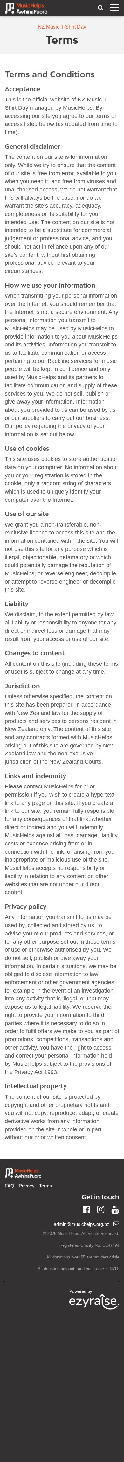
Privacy (27, 1185)
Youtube (115, 1209)
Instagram (100, 1209)
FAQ (9, 1185)
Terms (45, 1185)
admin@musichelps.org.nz (81, 1224)
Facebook (86, 1209)
